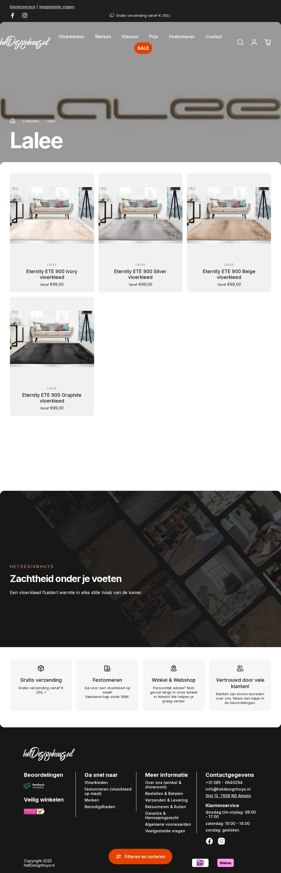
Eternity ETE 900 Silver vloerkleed (140, 274)
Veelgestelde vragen (56, 6)
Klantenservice (22, 6)
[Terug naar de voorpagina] (12, 121)
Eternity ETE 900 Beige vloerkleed (229, 274)
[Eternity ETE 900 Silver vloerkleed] (141, 215)
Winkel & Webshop (174, 680)
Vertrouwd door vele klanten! (240, 683)
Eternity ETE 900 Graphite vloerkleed (52, 398)
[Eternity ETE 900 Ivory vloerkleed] (52, 215)
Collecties (30, 121)
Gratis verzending (41, 680)
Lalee (52, 264)
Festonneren (107, 680)
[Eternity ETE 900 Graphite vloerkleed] (52, 339)
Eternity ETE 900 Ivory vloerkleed (51, 274)
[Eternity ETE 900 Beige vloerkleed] (229, 215)
